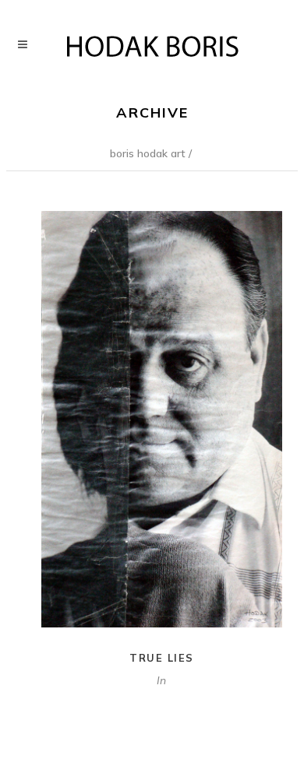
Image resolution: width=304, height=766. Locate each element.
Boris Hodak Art (148, 153)
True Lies (161, 658)
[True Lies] (161, 419)
